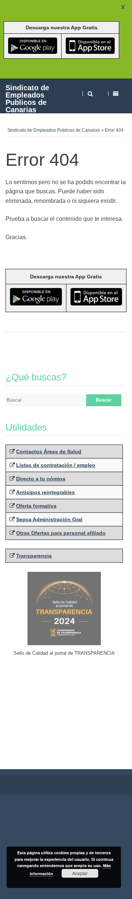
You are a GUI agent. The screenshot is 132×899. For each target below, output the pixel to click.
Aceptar (80, 873)
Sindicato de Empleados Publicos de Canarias (27, 98)
